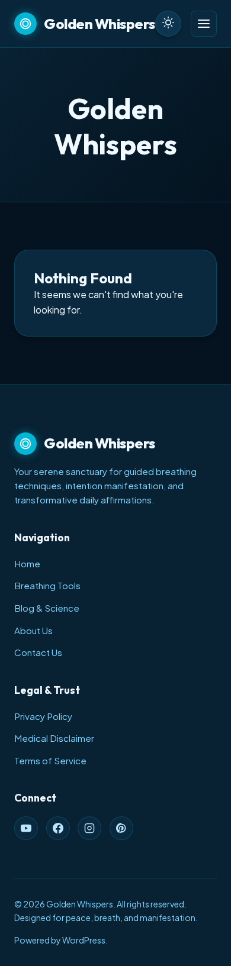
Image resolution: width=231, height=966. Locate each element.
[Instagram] (89, 828)
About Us (33, 630)
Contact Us (38, 652)
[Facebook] (58, 828)
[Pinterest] (121, 828)
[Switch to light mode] (168, 24)
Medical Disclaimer (54, 738)
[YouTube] (26, 828)
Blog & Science (46, 607)
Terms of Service (50, 760)
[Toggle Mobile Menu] (204, 24)
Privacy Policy (43, 716)
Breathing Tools (47, 585)
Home (27, 563)
